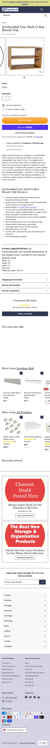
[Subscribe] (42, 582)
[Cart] (41, 9)
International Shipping (10, 676)
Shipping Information (12, 279)
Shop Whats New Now (25, 558)
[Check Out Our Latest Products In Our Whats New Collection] (25, 535)
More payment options (25, 133)
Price (4, 83)
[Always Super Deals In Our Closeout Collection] (25, 490)
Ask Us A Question (10, 291)
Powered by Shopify (27, 743)
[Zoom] (40, 72)
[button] (8, 442)
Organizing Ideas (32, 676)
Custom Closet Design (34, 666)
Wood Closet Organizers (35, 673)
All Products (24, 412)
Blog (26, 663)
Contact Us (6, 663)
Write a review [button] (25, 313)
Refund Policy (7, 669)
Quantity (6, 93)
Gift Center (29, 679)
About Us (28, 669)
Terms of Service (8, 666)
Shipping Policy (8, 673)
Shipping (5, 115)
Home (4, 23)
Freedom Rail (25, 368)
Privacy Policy (7, 679)
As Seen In (29, 682)
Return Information (11, 285)
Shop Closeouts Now (25, 516)
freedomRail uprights (28, 207)
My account (6, 682)
